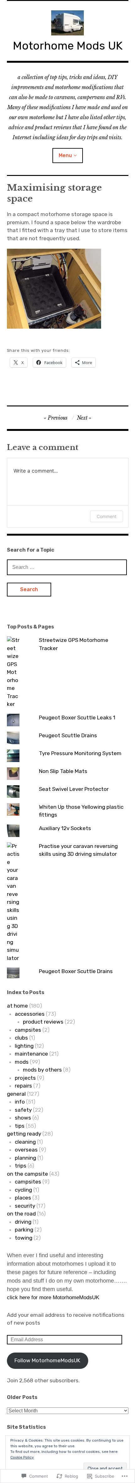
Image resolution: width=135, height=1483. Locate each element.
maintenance (31, 1054)
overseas (26, 1150)
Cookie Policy (22, 1457)
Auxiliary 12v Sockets (65, 828)
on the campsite (27, 1174)
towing (23, 1238)
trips (20, 1166)
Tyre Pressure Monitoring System (80, 753)
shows (23, 1118)
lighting (24, 1046)
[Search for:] (67, 567)
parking (24, 1229)
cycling (23, 1190)
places (23, 1197)
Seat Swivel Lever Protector (74, 789)
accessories (30, 1014)
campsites (28, 1030)
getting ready (24, 1134)
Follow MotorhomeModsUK (47, 1360)
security (25, 1206)
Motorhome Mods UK (67, 45)
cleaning (25, 1142)
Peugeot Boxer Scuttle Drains (76, 971)
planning (25, 1158)
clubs (21, 1038)
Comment (106, 516)
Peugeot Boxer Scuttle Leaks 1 (77, 717)
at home (17, 1006)
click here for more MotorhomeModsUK (53, 1297)
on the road (21, 1213)
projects (25, 1078)
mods (22, 1062)
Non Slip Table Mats (63, 771)
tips (19, 1126)
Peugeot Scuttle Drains (68, 735)
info (20, 1102)
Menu (65, 155)
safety (23, 1110)
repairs (23, 1086)
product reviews (43, 1022)
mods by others (42, 1070)
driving (23, 1222)
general (16, 1094)
